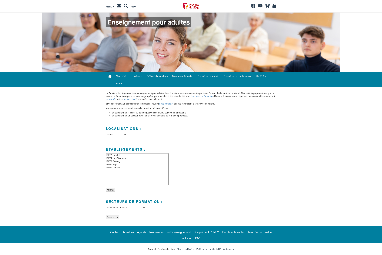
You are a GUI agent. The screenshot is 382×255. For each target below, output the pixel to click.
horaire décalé (130, 99)
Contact (115, 232)
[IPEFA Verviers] (137, 167)
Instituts (137, 75)
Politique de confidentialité (208, 249)
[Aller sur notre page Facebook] (253, 6)
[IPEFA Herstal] (137, 155)
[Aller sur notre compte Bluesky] (267, 6)
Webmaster (228, 249)
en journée (111, 99)
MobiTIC (260, 75)
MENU (109, 6)
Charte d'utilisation (185, 249)
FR (132, 6)
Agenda (141, 232)
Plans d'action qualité (259, 232)
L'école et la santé (233, 232)
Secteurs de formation (182, 75)
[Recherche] (126, 6)
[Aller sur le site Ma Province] (274, 6)
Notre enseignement (179, 232)
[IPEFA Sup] (137, 164)
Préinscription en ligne (157, 75)
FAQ (197, 238)
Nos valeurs (156, 232)
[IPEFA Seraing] (137, 161)
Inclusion (187, 238)
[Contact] (119, 6)
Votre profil (121, 75)
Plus (118, 83)
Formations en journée (208, 75)
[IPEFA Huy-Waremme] (137, 158)
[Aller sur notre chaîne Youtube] (260, 6)
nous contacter (166, 103)
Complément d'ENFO (206, 232)
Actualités (128, 232)
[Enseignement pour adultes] (110, 76)
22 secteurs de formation (201, 96)
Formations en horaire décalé (237, 75)
